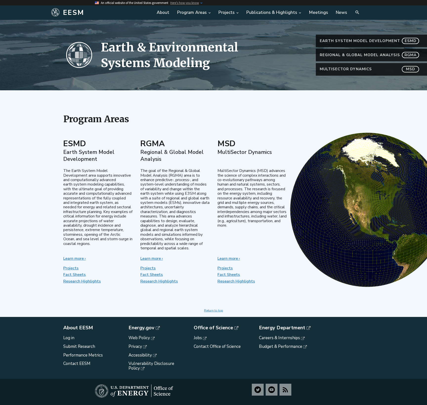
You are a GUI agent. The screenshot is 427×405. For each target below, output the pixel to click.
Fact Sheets (74, 274)
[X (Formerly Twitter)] (258, 390)
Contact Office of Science (217, 346)
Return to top (213, 310)
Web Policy (139, 338)
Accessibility (140, 355)
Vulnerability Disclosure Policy (151, 366)
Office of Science (213, 328)
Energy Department (282, 328)
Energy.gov (141, 328)
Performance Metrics (83, 355)
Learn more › (74, 258)
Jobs (198, 338)
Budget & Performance (280, 346)
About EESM (78, 328)
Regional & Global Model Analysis (368, 54)
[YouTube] (272, 390)
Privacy (135, 346)
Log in (68, 338)
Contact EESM (76, 363)
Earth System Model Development (368, 40)
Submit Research (79, 346)
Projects (71, 268)
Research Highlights (82, 281)
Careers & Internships (279, 338)
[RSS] (285, 390)
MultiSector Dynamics (367, 69)
